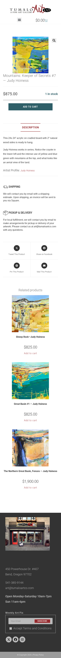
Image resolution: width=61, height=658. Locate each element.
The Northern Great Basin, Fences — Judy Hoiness (30, 471)
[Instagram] (22, 639)
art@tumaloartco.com (45, 226)
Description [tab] (30, 127)
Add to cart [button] (30, 353)
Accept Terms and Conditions (32, 628)
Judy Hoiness (27, 170)
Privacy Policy (38, 655)
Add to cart (30, 106)
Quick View (32, 330)
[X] (9, 639)
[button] (19, 19)
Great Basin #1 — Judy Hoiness (30, 404)
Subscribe (42, 621)
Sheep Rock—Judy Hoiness (30, 336)
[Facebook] (16, 639)
